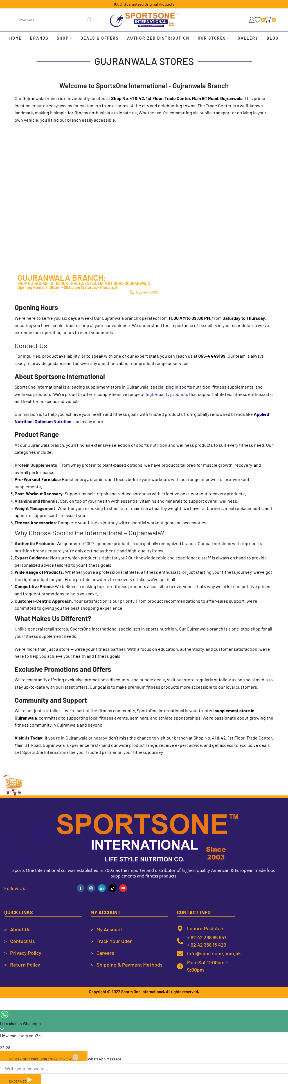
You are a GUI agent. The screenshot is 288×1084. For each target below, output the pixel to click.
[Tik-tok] (112, 888)
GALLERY (248, 38)
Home (15, 38)
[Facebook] (80, 888)
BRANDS (39, 38)
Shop (63, 38)
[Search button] (89, 20)
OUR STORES (212, 38)
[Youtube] (123, 888)
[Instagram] (91, 888)
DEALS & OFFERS (99, 38)
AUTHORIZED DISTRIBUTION (158, 38)
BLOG (273, 38)
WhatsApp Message (104, 1058)
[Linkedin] (102, 888)
